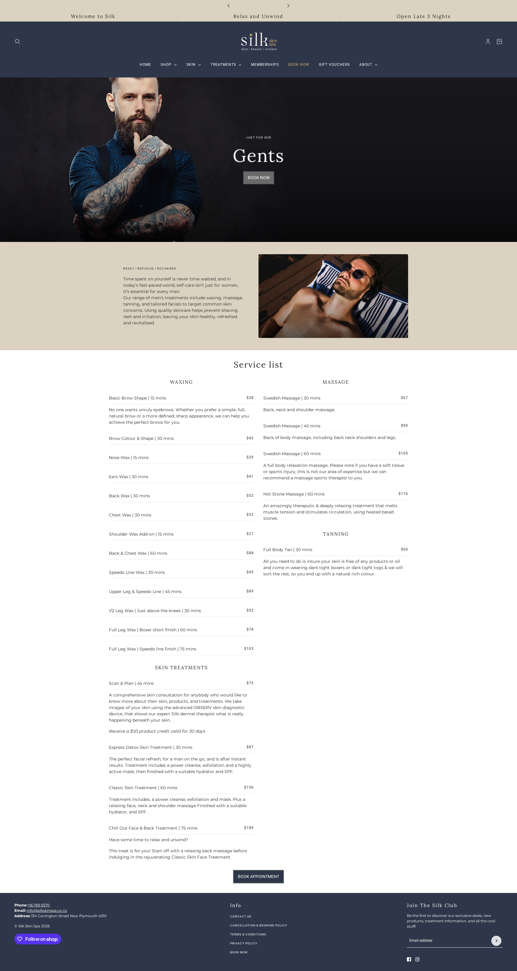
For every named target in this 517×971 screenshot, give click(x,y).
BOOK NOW (239, 952)
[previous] (228, 5)
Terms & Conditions (248, 934)
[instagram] (417, 959)
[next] (288, 5)
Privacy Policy (243, 943)
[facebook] (409, 959)
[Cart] (499, 41)
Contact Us (240, 916)
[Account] (488, 41)
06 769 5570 (39, 905)
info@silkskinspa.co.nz (47, 910)
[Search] (17, 41)
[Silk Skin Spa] (258, 41)
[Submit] (496, 941)
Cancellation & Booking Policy (258, 925)
